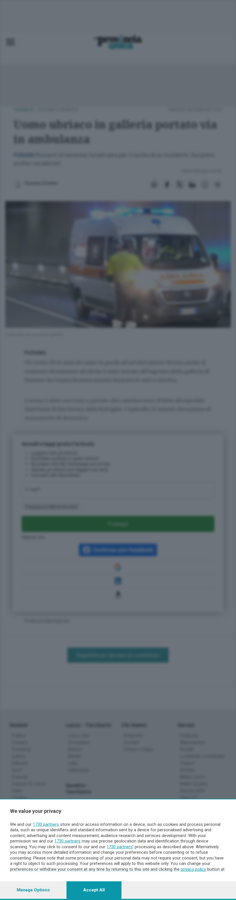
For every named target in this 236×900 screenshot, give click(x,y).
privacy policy (193, 869)
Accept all (94, 890)
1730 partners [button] (46, 824)
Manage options (33, 890)
